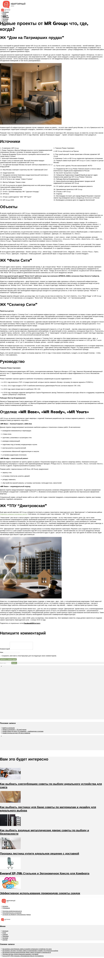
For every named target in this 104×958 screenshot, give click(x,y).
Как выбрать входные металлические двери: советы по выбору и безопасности (26, 952)
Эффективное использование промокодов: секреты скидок (40, 893)
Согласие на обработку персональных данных (16, 914)
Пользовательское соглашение (11, 913)
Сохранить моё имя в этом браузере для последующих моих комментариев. (29, 656)
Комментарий (5, 649)
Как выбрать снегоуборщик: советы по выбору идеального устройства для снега (27, 949)
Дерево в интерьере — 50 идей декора (14, 729)
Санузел (5, 939)
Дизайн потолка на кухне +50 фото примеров (16, 733)
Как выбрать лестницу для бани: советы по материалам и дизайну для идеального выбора (30, 950)
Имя (1, 652)
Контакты (5, 906)
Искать (14, 663)
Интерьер (5, 931)
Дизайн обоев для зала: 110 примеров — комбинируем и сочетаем (22, 731)
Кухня (4, 14)
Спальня (5, 934)
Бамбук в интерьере (8, 728)
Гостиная (5, 19)
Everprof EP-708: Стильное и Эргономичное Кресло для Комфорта (44, 873)
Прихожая (5, 936)
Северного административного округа (13, 514)
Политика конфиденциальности (12, 911)
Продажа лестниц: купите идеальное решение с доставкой (39, 853)
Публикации (6, 908)
